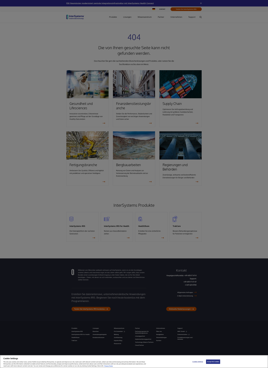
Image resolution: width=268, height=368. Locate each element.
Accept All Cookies (213, 361)
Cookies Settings (197, 361)
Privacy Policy (108, 366)
